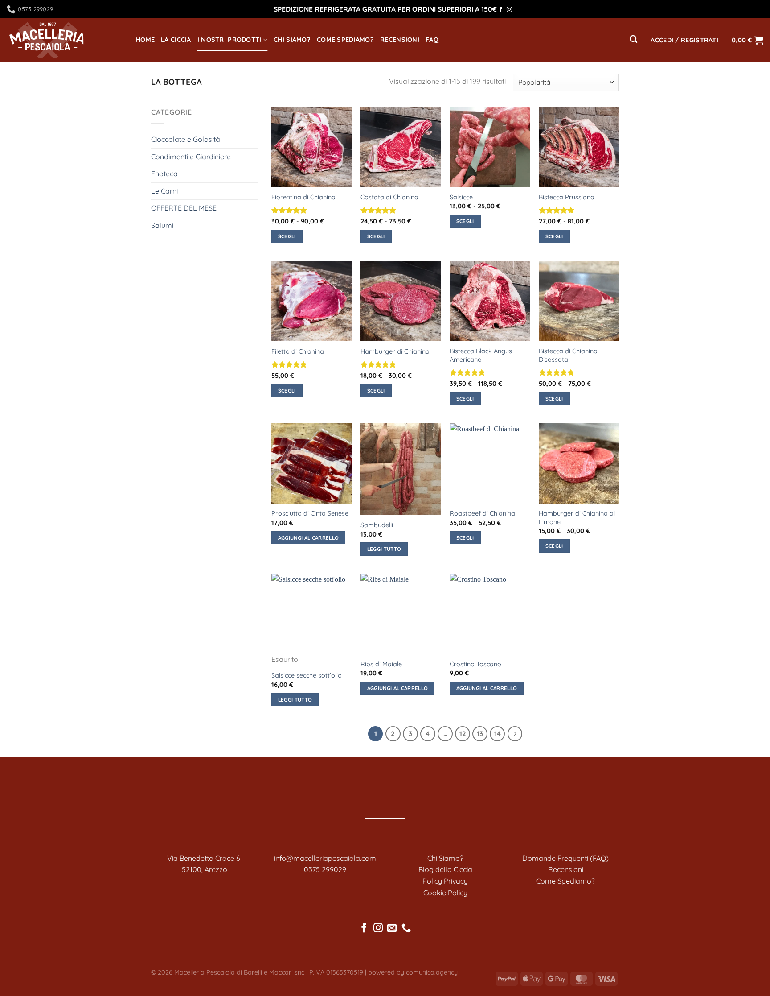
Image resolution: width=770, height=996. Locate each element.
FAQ (432, 40)
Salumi (162, 225)
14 (497, 733)
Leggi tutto (384, 549)
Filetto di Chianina (297, 351)
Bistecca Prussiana (566, 197)
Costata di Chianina (389, 197)
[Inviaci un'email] (392, 928)
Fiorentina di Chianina (303, 197)
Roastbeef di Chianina (482, 513)
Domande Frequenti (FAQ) (565, 858)
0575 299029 (325, 869)
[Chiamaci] (406, 928)
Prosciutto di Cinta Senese (309, 513)
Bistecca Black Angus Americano (481, 355)
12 (462, 733)
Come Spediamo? (345, 40)
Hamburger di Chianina (395, 351)
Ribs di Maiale (381, 664)
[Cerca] (633, 39)
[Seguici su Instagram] (509, 10)
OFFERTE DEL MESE (184, 207)
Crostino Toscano (475, 664)
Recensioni (399, 40)
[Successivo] (515, 733)
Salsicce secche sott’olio (306, 675)
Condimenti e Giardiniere (191, 156)
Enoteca (164, 173)
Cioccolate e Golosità (185, 139)
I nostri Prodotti (229, 40)
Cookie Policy (445, 892)
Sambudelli (376, 525)
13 (480, 733)
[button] (684, 40)
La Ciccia (176, 40)
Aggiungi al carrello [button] (308, 537)
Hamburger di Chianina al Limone (577, 517)
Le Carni (164, 190)
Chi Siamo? (292, 40)
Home (145, 40)
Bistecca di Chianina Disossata (568, 355)
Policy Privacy (445, 880)
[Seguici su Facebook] (501, 10)
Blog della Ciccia (445, 869)
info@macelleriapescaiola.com (325, 858)
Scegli (287, 236)
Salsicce (461, 197)
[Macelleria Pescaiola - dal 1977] (65, 40)
